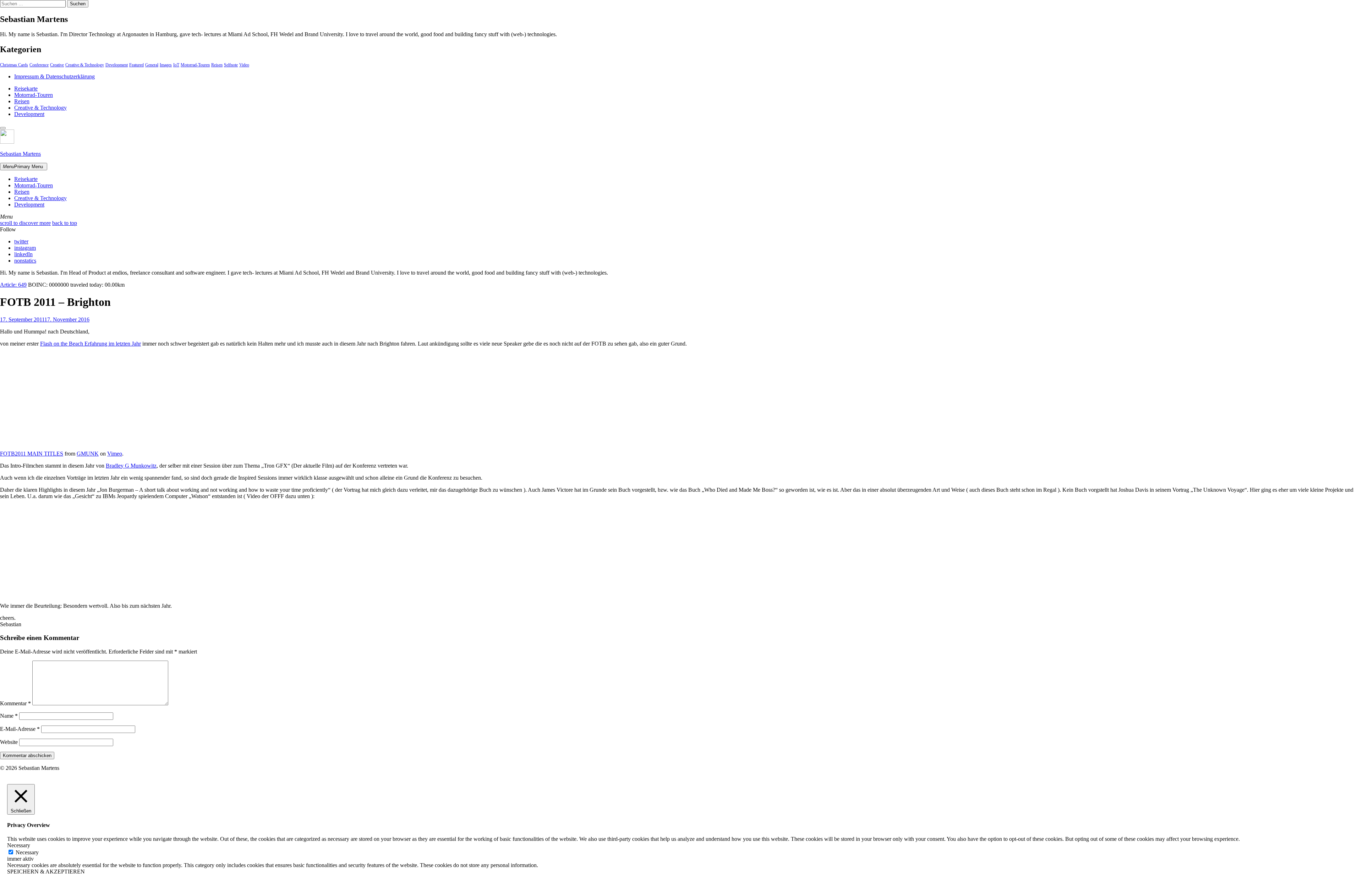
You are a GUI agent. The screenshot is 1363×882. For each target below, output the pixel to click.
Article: (13, 285)
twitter (21, 241)
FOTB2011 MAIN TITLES (31, 454)
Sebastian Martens (20, 154)
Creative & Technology (84, 64)
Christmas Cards (14, 64)
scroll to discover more (25, 223)
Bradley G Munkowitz (131, 466)
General (151, 64)
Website (9, 742)
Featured (136, 64)
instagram (25, 248)
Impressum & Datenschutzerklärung (54, 76)
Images (166, 64)
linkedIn (23, 254)
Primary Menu (23, 166)
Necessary (27, 852)
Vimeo (114, 454)
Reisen (217, 64)
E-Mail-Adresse (20, 729)
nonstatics (25, 261)
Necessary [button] (18, 845)
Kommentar (15, 703)
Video (244, 64)
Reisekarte (26, 89)
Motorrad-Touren (195, 64)
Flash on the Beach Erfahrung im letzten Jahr (90, 344)
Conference (39, 64)
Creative (57, 64)
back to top (64, 223)
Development (116, 64)
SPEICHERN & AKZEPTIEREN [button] (46, 872)
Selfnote (231, 64)
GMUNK (88, 454)
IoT (176, 64)
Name (9, 716)
